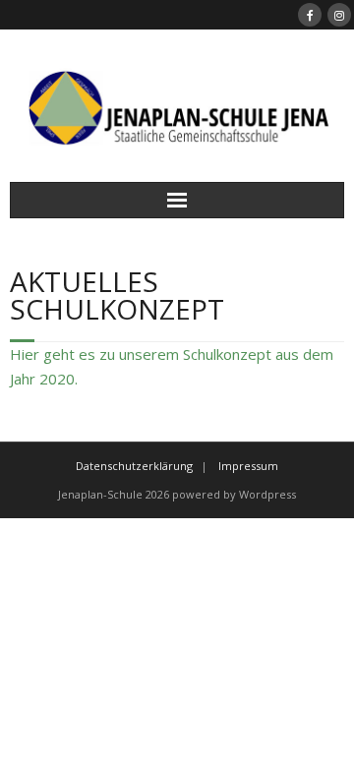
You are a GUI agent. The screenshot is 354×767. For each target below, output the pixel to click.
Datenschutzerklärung (134, 465)
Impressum (248, 465)
